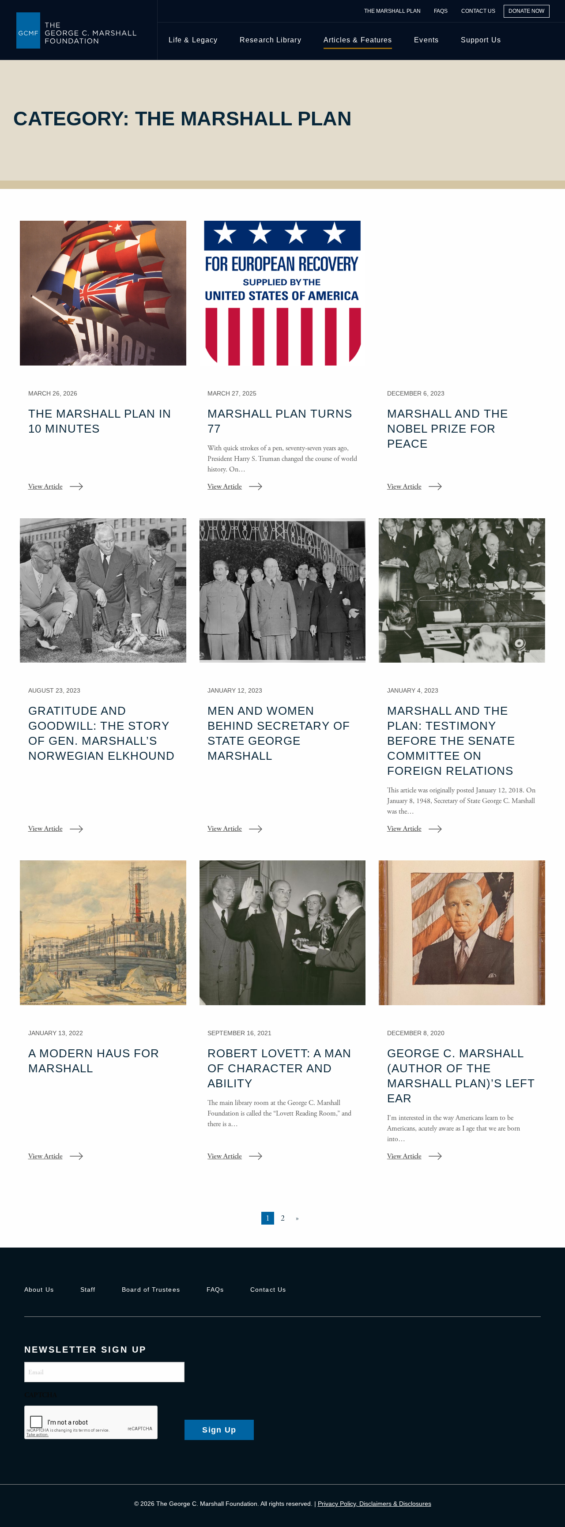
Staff (87, 1289)
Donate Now (526, 11)
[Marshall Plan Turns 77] (283, 362)
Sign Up (219, 1429)
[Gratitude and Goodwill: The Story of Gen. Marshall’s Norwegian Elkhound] (103, 682)
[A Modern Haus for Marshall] (103, 1017)
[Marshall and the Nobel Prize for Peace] (462, 362)
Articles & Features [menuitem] (358, 40)
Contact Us (478, 11)
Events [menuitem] (426, 40)
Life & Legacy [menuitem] (193, 40)
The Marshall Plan (392, 11)
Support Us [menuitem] (481, 40)
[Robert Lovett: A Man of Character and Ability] (283, 1017)
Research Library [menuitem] (270, 40)
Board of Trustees (151, 1289)
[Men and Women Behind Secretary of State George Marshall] (283, 682)
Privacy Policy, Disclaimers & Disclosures (374, 1503)
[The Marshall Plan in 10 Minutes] (103, 362)
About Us (39, 1289)
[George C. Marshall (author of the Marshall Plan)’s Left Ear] (462, 1017)
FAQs (441, 11)
